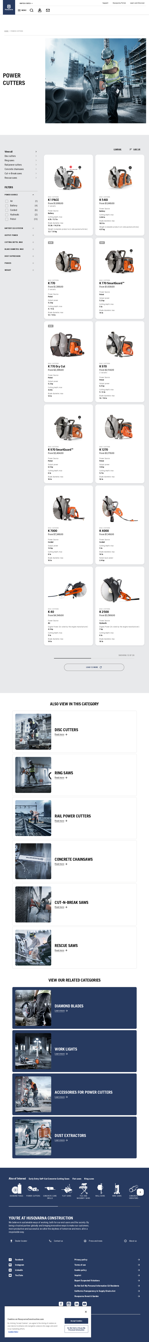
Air (11, 201)
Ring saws (89, 1178)
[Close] (86, 1312)
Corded (13, 210)
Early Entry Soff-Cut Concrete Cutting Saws (49, 1178)
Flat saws (76, 1178)
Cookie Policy (13, 1332)
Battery (13, 205)
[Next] (140, 1192)
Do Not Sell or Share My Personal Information (76, 1329)
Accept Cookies (76, 1321)
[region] (48, 1321)
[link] (9, 7)
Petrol (13, 219)
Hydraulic (14, 214)
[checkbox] (9, 201)
